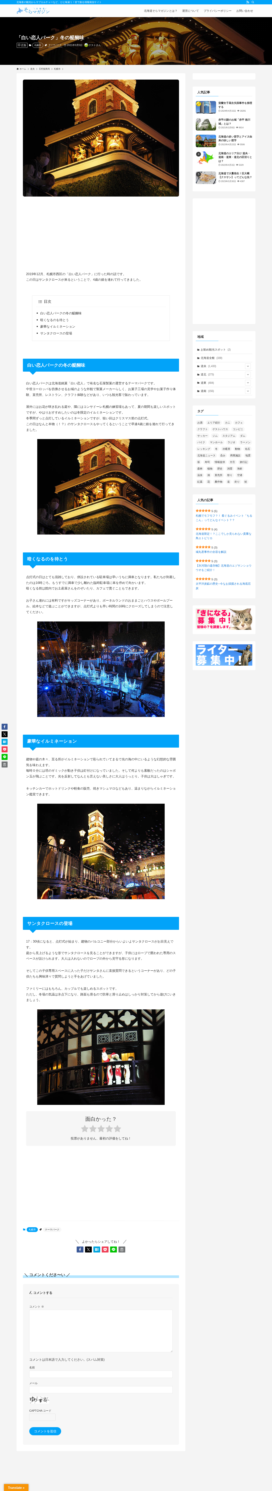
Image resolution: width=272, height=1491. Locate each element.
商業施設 (235, 455)
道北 (207, 374)
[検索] (252, 2)
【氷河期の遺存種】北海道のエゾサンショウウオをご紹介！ (223, 568)
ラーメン (245, 442)
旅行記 (244, 462)
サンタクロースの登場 (56, 333)
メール (33, 1383)
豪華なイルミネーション (57, 326)
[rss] (247, 2)
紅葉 (200, 481)
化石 (247, 448)
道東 (207, 382)
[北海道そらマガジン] (33, 11)
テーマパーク (55, 45)
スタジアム (228, 435)
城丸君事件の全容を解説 (211, 551)
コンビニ (238, 429)
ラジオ (231, 442)
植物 (209, 468)
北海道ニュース (206, 455)
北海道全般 (211, 357)
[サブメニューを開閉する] (248, 366)
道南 (207, 390)
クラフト (202, 429)
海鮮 (239, 468)
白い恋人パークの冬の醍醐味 (61, 313)
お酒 (200, 422)
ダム (242, 435)
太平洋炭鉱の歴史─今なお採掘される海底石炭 (223, 586)
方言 (232, 462)
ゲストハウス (220, 429)
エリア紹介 (213, 422)
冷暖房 (226, 448)
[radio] (84, 1129)
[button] (80, 1249)
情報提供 (220, 462)
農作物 (218, 481)
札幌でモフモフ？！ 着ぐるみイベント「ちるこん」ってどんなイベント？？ (224, 518)
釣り (237, 481)
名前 (32, 1367)
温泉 (200, 475)
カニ (227, 422)
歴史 (219, 468)
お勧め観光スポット (216, 349)
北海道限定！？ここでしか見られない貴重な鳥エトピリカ (223, 536)
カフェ (239, 422)
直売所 (218, 475)
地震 (247, 455)
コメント (36, 1306)
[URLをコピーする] (121, 1249)
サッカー (202, 435)
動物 (237, 448)
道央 (208, 366)
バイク (201, 442)
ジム (215, 435)
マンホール (216, 442)
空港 (239, 475)
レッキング (203, 448)
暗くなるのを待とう (54, 320)
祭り (229, 475)
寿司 (207, 462)
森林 (200, 468)
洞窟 (229, 468)
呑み (222, 455)
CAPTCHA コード (40, 1410)
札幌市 (37, 45)
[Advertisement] (101, 231)
